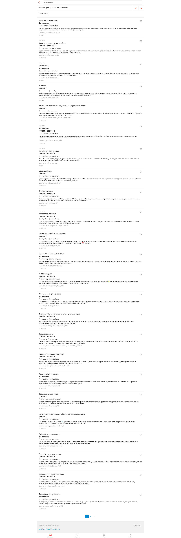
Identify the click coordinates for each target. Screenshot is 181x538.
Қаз (140, 525)
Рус (136, 525)
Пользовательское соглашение (49, 529)
